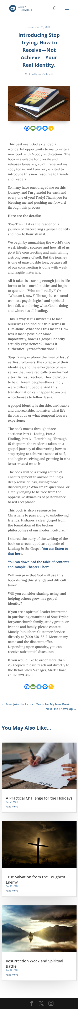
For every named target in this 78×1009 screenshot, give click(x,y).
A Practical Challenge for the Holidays (39, 798)
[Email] (33, 128)
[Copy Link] (51, 128)
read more (12, 806)
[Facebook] (27, 128)
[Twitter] (39, 128)
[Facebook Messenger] (45, 128)
